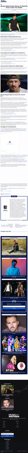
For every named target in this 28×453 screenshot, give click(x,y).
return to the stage (16, 58)
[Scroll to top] (26, 451)
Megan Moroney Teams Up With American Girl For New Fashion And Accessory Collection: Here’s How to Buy (14, 372)
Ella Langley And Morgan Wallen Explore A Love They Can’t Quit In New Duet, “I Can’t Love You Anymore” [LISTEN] (14, 297)
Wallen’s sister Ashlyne (6, 159)
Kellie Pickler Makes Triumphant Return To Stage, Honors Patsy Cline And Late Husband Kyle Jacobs (21, 226)
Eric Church (20, 158)
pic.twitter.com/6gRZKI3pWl (10, 112)
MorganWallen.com (4, 188)
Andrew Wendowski (5, 210)
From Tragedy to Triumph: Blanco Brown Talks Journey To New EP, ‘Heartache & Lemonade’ (7, 226)
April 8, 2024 (14, 113)
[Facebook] (19, 12)
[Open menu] (26, 1)
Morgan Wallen (3, 128)
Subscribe (14, 308)
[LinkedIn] (23, 12)
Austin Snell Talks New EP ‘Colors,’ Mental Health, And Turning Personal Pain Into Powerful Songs (14, 276)
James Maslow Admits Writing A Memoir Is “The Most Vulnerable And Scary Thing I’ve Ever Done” (14, 333)
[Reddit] (24, 12)
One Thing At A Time (19, 155)
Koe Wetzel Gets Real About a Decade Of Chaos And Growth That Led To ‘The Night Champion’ (7, 395)
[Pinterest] (25, 12)
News (1, 4)
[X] (20, 12)
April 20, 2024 (13, 50)
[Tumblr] (22, 12)
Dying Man (12, 161)
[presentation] (14, 247)
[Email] (26, 12)
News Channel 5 (15, 102)
